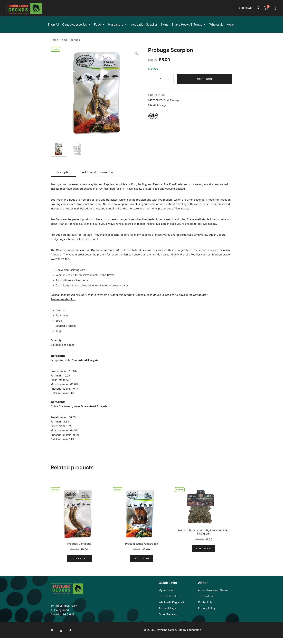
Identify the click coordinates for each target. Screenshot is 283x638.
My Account (166, 590)
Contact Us (205, 602)
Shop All (53, 24)
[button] (136, 53)
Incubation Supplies (144, 24)
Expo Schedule (168, 596)
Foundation (194, 629)
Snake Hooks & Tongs (187, 24)
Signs (164, 24)
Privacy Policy (207, 608)
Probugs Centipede (79, 543)
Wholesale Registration (173, 602)
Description (63, 172)
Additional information (97, 172)
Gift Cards (245, 8)
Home (54, 39)
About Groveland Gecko (213, 590)
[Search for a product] (274, 8)
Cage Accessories (74, 24)
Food (97, 24)
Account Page (167, 608)
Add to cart (204, 79)
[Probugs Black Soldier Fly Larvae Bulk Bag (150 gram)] (203, 507)
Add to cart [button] (141, 558)
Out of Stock (79, 558)
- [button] (152, 78)
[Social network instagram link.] (61, 629)
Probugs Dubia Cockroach (141, 543)
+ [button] (169, 78)
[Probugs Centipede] (79, 513)
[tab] (63, 172)
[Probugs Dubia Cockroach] (141, 513)
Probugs (74, 39)
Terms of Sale (206, 596)
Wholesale (216, 24)
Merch (231, 24)
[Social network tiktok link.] (70, 629)
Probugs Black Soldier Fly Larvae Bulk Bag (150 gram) (204, 532)
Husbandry (115, 24)
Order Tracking (168, 614)
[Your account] (258, 8)
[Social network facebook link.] (52, 629)
